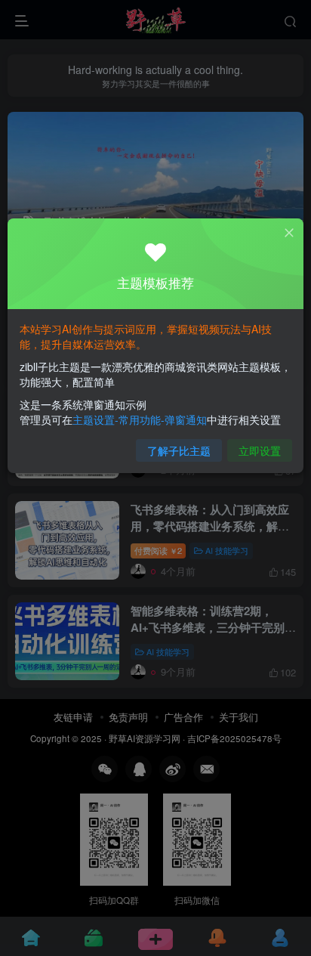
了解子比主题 (179, 450)
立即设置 (260, 450)
